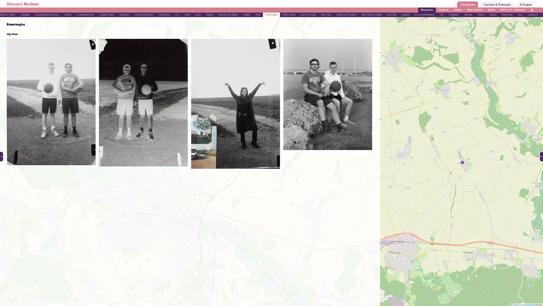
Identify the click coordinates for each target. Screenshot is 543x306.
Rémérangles (271, 15)
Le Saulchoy (164, 15)
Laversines (124, 15)
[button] (461, 161)
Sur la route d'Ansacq (424, 15)
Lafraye (67, 15)
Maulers (209, 15)
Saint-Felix (326, 15)
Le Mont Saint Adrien (143, 15)
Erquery (493, 15)
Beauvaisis (427, 10)
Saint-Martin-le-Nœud (372, 15)
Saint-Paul (392, 15)
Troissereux (454, 15)
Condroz (443, 10)
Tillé (441, 15)
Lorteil (187, 15)
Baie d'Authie (474, 10)
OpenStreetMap (527, 304)
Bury (520, 15)
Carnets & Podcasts (497, 5)
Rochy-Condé (289, 15)
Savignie (406, 15)
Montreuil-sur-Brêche (228, 15)
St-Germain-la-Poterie (346, 15)
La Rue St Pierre (106, 15)
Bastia (491, 10)
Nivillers (246, 15)
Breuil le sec (507, 15)
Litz (177, 15)
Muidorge (25, 15)
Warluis (481, 15)
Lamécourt (533, 15)
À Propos (526, 5)
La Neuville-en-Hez (85, 15)
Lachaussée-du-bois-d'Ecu (47, 15)
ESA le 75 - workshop (513, 10)
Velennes (468, 15)
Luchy (198, 15)
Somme (458, 10)
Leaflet (515, 304)
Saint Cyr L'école (308, 15)
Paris (258, 15)
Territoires (467, 5)
